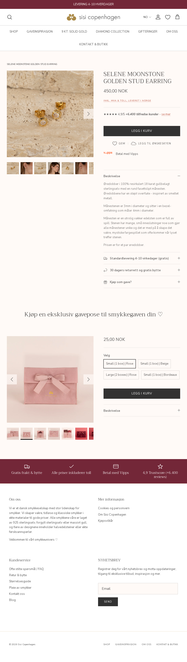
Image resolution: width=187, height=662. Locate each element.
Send (108, 601)
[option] (50, 114)
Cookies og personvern (114, 508)
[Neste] (88, 114)
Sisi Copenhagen (26, 644)
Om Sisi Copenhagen (112, 515)
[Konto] (157, 17)
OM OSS (172, 32)
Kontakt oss (17, 594)
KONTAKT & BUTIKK (93, 44)
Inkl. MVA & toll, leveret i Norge (127, 100)
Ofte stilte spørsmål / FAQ (26, 569)
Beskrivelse (112, 176)
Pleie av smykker (20, 588)
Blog (12, 600)
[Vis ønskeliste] (167, 17)
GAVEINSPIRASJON (40, 32)
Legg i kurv (142, 131)
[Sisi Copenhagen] (93, 17)
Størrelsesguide (20, 581)
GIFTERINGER (147, 32)
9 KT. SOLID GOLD (74, 32)
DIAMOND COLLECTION (112, 32)
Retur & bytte (18, 575)
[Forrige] (12, 379)
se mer (166, 114)
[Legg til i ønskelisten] (119, 143)
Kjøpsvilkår (105, 521)
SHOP (14, 32)
